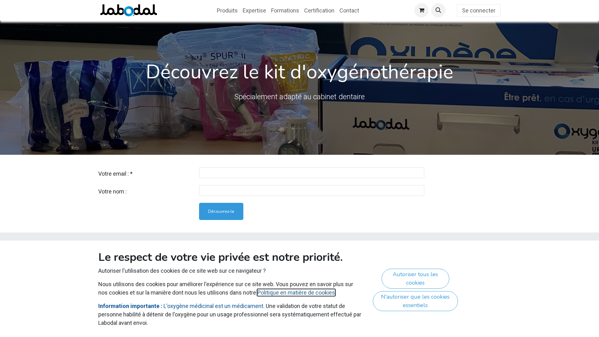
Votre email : (113, 173)
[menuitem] (227, 10)
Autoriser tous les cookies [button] (415, 278)
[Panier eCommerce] (421, 10)
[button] (438, 10)
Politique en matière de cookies (296, 292)
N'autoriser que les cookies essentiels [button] (415, 301)
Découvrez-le (221, 211)
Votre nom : (113, 191)
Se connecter (478, 10)
